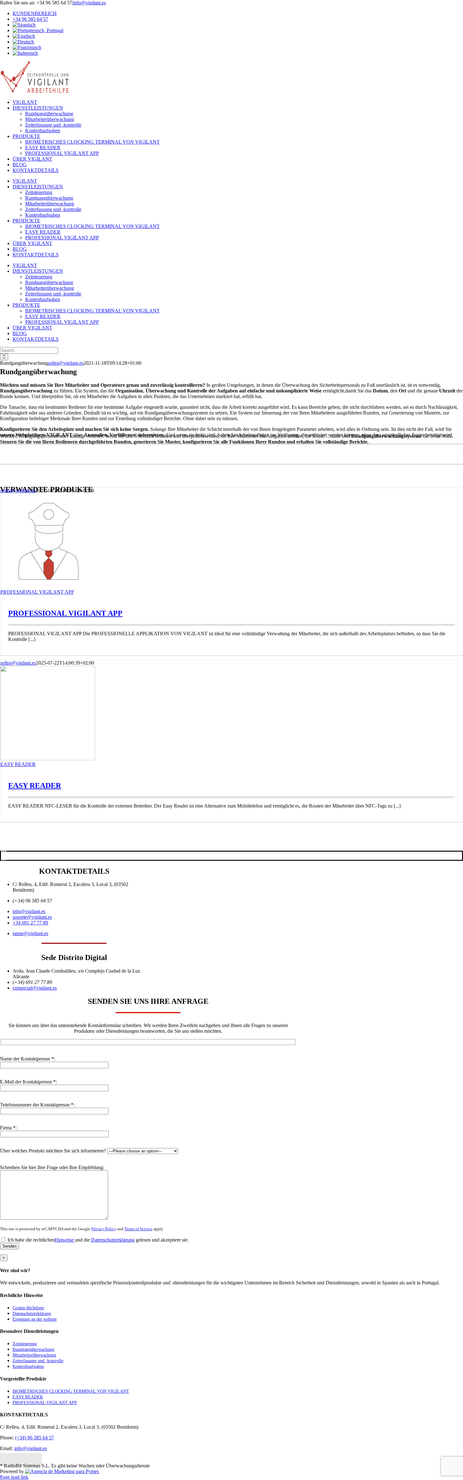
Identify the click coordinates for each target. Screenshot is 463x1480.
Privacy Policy (103, 1228)
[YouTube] (24, 1459)
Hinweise (65, 1240)
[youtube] (6, 855)
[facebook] (2, 855)
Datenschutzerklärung (112, 1240)
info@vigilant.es (89, 2)
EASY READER (18, 764)
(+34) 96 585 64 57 (34, 1437)
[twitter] (4, 855)
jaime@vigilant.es (30, 933)
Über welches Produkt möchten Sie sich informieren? (53, 1150)
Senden (9, 1246)
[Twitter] (17, 1459)
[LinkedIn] (3, 1459)
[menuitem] (238, 25)
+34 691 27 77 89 (30, 922)
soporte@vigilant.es (32, 917)
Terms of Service (138, 1228)
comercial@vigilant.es (35, 988)
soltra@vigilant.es (65, 363)
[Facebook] (10, 1459)
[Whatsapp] (38, 1459)
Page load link (14, 1477)
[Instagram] (31, 1459)
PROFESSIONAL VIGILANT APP (37, 592)
